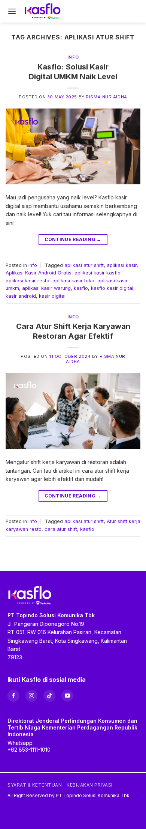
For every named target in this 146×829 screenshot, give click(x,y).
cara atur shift (61, 529)
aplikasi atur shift (84, 265)
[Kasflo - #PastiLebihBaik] (42, 11)
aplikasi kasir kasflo (97, 273)
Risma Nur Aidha (106, 96)
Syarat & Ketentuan (34, 785)
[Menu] (11, 11)
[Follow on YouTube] (67, 696)
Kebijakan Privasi (90, 785)
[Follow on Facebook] (13, 696)
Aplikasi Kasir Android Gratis (39, 273)
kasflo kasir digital (112, 288)
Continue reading (73, 239)
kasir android (21, 296)
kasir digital (52, 296)
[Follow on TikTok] (49, 696)
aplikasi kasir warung (46, 288)
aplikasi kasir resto (27, 280)
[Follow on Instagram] (31, 696)
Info (73, 57)
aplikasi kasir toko (73, 280)
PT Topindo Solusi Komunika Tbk (93, 795)
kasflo (81, 288)
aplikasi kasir (122, 265)
